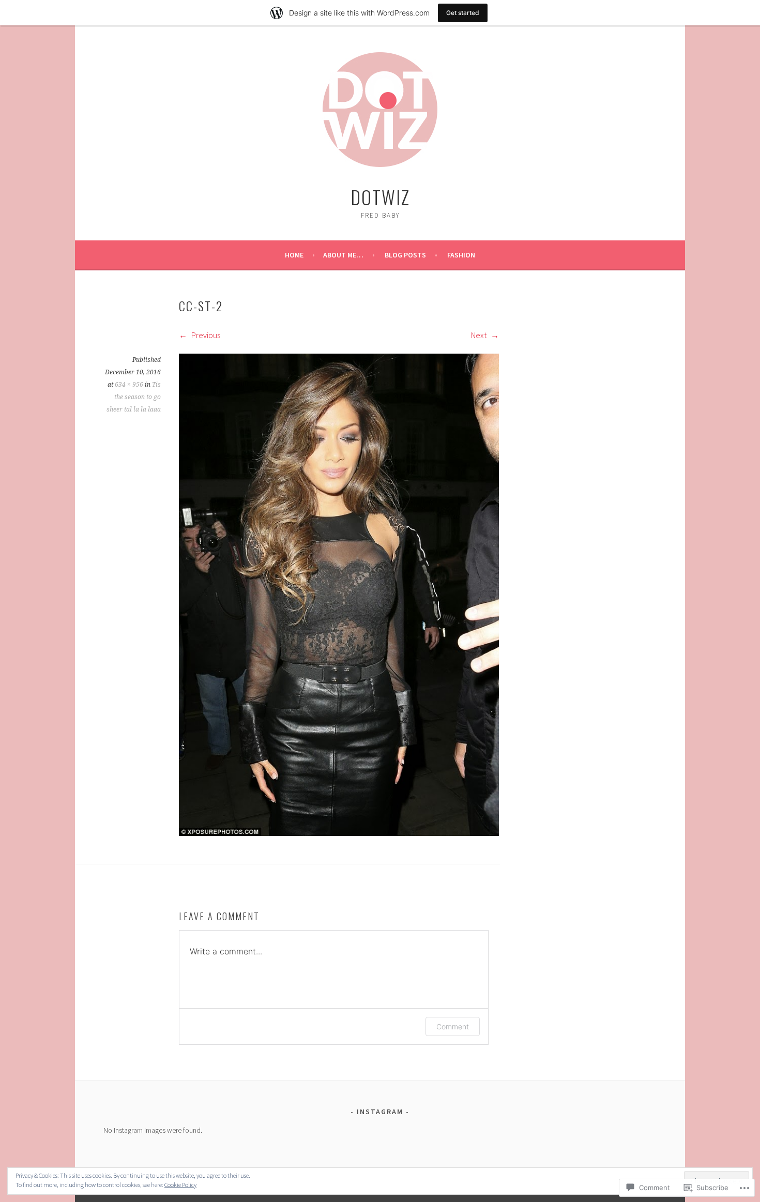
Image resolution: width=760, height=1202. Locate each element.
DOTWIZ (380, 196)
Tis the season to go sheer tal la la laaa (134, 397)
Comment (452, 1026)
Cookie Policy (180, 1185)
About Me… (343, 255)
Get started (462, 13)
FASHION (461, 255)
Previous (205, 335)
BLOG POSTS (405, 255)
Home (294, 255)
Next (479, 335)
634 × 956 (129, 384)
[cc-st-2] (339, 833)
